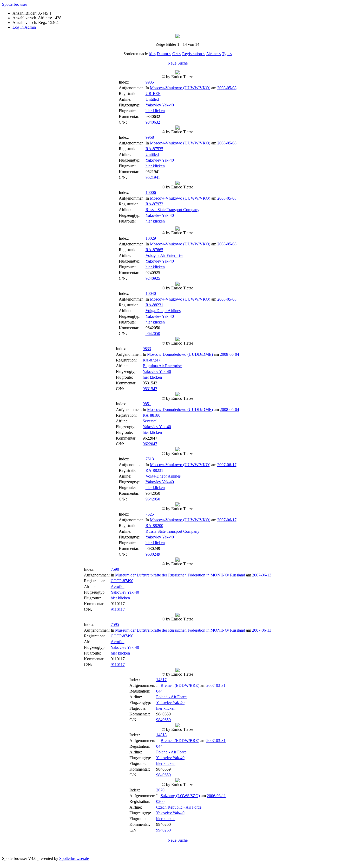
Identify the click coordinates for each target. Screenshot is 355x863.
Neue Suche (178, 63)
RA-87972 (154, 204)
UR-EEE (153, 93)
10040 (151, 293)
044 (159, 691)
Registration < (193, 54)
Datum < (164, 54)
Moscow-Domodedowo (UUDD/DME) (180, 354)
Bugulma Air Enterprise (162, 366)
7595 (115, 624)
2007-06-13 (261, 575)
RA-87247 (151, 360)
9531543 (150, 388)
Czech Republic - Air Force (178, 807)
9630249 (153, 554)
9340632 (153, 122)
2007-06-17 (226, 464)
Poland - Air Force (171, 697)
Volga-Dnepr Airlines (163, 310)
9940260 (163, 830)
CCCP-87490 (122, 581)
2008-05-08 (226, 88)
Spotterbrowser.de (74, 858)
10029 (151, 238)
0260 (160, 801)
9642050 (153, 333)
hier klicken (155, 111)
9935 (150, 82)
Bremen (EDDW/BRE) (180, 685)
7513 (150, 459)
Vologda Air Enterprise (164, 255)
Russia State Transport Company (172, 209)
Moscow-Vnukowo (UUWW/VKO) (180, 88)
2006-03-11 (216, 796)
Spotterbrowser (14, 4)
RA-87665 (154, 250)
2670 (160, 790)
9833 (147, 348)
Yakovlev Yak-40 (160, 105)
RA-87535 (154, 149)
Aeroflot (117, 586)
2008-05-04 (229, 354)
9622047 (150, 444)
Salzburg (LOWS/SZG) (180, 796)
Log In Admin (24, 27)
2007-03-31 (216, 685)
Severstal (150, 421)
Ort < (176, 54)
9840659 (163, 720)
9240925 (153, 278)
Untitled (152, 99)
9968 (150, 137)
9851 (147, 404)
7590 (115, 569)
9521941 (153, 177)
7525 (150, 514)
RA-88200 (154, 525)
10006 (151, 192)
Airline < (213, 54)
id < (152, 54)
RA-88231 (154, 305)
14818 (161, 735)
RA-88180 (151, 415)
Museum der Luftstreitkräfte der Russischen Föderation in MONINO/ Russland (180, 575)
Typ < (227, 54)
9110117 (118, 609)
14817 (161, 679)
